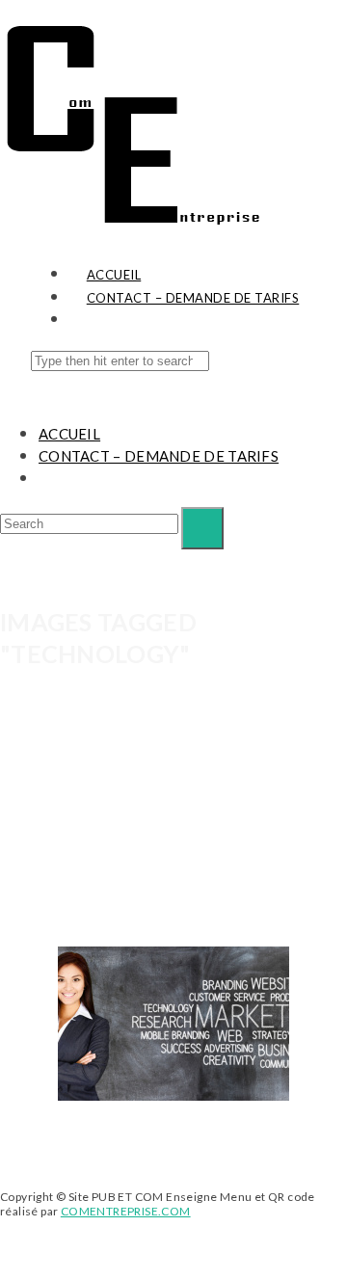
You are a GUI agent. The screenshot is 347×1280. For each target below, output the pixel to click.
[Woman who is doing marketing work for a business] (173, 1024)
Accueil (69, 433)
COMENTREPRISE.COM (126, 1211)
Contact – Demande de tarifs (159, 456)
